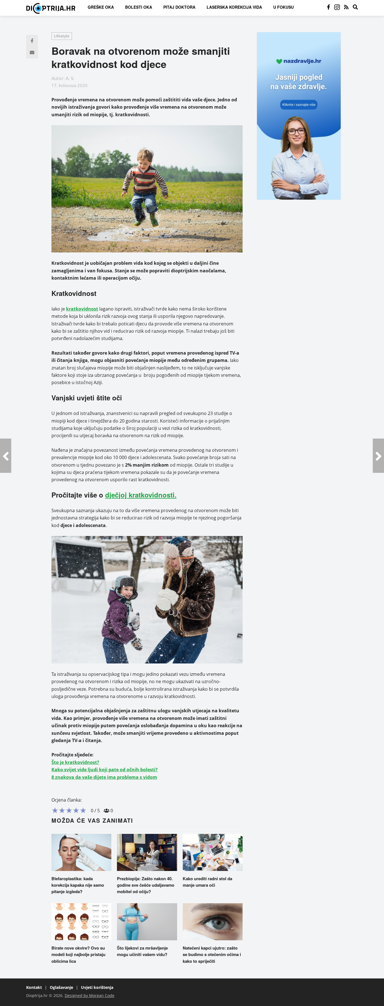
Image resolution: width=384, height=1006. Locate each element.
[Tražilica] (355, 7)
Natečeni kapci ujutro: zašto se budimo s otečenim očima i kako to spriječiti (212, 954)
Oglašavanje (61, 987)
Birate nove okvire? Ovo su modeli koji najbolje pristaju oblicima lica (78, 954)
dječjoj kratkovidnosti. (141, 494)
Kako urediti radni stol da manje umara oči (207, 881)
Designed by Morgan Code (89, 995)
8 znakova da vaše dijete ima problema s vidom (104, 777)
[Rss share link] (346, 7)
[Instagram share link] (337, 7)
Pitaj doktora (179, 7)
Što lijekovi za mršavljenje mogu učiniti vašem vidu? (142, 951)
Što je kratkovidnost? (75, 762)
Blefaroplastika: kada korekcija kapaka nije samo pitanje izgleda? (77, 885)
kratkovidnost (82, 309)
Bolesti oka (138, 7)
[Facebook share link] (328, 7)
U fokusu (283, 7)
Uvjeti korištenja (97, 987)
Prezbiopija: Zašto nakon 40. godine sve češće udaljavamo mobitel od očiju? (145, 885)
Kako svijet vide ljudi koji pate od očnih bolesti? (104, 770)
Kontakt (34, 987)
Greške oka (101, 7)
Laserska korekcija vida (234, 7)
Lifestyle (61, 35)
